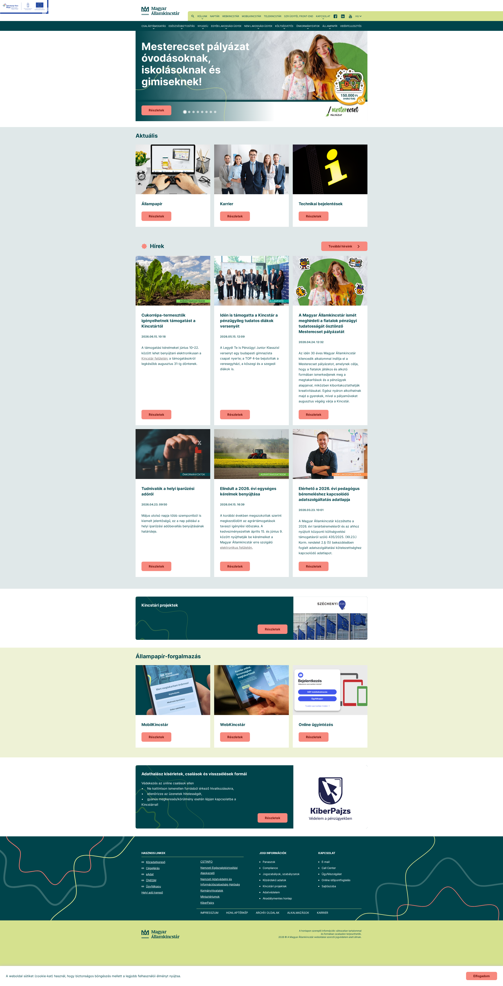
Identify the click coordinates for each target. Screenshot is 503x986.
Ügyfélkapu (153, 886)
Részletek (156, 110)
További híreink (340, 246)
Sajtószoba (329, 886)
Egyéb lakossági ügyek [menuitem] (226, 26)
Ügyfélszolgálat (332, 874)
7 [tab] (211, 112)
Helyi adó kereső (152, 892)
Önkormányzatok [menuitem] (308, 26)
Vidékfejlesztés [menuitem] (351, 26)
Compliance (270, 868)
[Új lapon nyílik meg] (330, 797)
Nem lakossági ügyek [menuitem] (258, 26)
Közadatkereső (155, 862)
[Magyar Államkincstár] (160, 10)
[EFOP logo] (24, 10)
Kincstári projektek (275, 886)
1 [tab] (185, 112)
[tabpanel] (251, 76)
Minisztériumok (210, 896)
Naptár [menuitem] (214, 16)
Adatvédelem (271, 892)
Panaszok (269, 861)
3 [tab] (193, 112)
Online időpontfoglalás (336, 880)
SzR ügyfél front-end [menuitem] (298, 16)
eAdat (150, 874)
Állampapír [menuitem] (329, 26)
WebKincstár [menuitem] (230, 16)
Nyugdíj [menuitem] (203, 26)
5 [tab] (202, 112)
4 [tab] (198, 112)
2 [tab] (189, 112)
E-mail (326, 861)
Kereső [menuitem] (192, 16)
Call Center (329, 868)
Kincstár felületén (154, 358)
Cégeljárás (153, 868)
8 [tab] (215, 112)
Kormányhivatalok (211, 890)
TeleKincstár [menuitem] (272, 16)
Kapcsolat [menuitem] (323, 16)
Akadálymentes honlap (277, 898)
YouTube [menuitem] (350, 16)
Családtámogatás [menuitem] (153, 26)
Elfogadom (481, 976)
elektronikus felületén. (236, 547)
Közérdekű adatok (274, 880)
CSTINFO (206, 861)
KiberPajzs (207, 902)
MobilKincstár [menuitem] (251, 16)
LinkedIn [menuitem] (343, 16)
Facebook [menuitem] (335, 16)
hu (357, 16)
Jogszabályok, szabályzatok (281, 874)
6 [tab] (206, 112)
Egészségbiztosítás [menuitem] (182, 26)
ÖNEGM (151, 880)
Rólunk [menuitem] (202, 16)
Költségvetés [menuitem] (284, 26)
